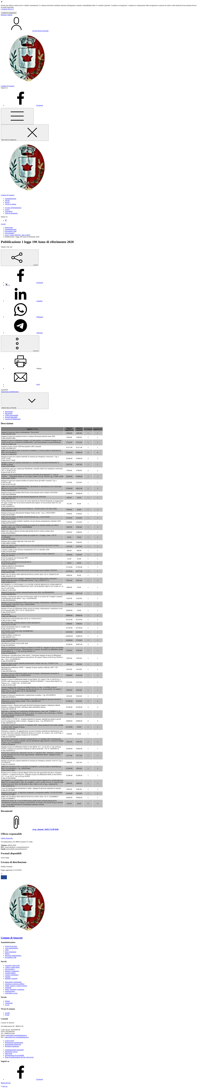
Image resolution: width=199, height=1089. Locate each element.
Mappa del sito (5, 1083)
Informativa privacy (11, 1052)
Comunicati (9, 1003)
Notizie (7, 1001)
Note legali (8, 1053)
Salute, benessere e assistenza (14, 989)
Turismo (7, 976)
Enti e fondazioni (10, 952)
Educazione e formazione (13, 982)
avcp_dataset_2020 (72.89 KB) (45, 829)
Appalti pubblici (10, 973)
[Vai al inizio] (1, 874)
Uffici (7, 950)
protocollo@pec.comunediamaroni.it (17, 1037)
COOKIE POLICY (7, 9)
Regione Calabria (6, 15)
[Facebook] (6, 220)
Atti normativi (9, 233)
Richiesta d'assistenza (12, 1046)
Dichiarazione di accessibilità (14, 1055)
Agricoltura (8, 211)
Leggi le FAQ (9, 1041)
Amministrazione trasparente (14, 1050)
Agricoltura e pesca (11, 993)
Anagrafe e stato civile (12, 965)
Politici (7, 954)
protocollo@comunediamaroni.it (16, 1035)
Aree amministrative (11, 948)
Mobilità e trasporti (11, 978)
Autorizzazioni (10, 991)
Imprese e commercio (12, 971)
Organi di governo (11, 946)
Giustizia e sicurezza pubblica (14, 984)
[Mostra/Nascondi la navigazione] (17, 116)
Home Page (9, 227)
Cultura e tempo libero (12, 967)
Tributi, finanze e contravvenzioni (16, 986)
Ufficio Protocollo (7, 838)
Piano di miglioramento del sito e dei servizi (19, 1057)
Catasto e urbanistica (11, 975)
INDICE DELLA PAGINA (9, 408)
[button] (10, 198)
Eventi (7, 1015)
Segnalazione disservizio (13, 1044)
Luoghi (7, 1013)
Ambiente (8, 987)
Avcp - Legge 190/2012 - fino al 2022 (17, 235)
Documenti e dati (10, 231)
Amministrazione (10, 229)
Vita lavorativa (10, 969)
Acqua (7, 209)
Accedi (3, 224)
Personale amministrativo (13, 955)
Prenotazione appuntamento (14, 1042)
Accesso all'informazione (13, 208)
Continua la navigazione (9, 13)
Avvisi (7, 1005)
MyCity (5, 1086)
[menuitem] (24, 282)
